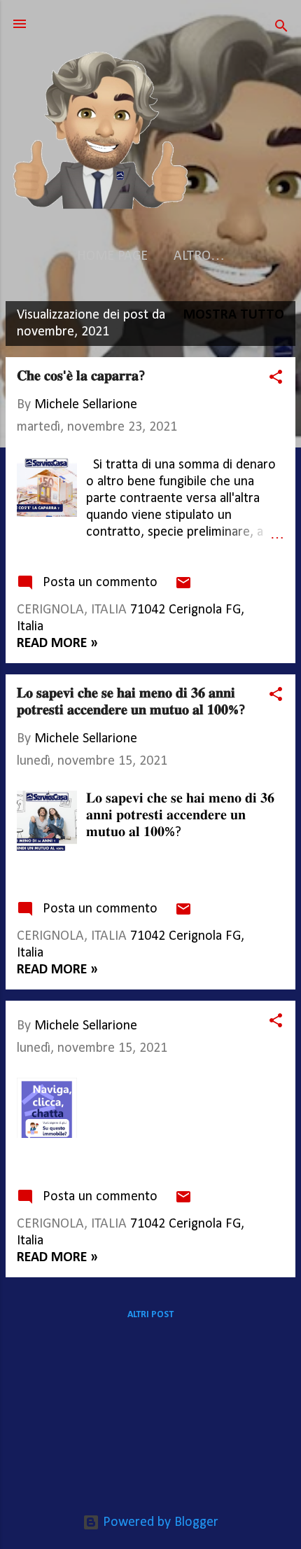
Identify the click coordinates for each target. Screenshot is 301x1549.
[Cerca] (281, 28)
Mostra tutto (233, 315)
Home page (112, 256)
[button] (275, 379)
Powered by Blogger (158, 1522)
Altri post (150, 1315)
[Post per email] (183, 588)
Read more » (57, 644)
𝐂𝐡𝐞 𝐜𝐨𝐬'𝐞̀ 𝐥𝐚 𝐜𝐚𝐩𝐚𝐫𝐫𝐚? (81, 377)
